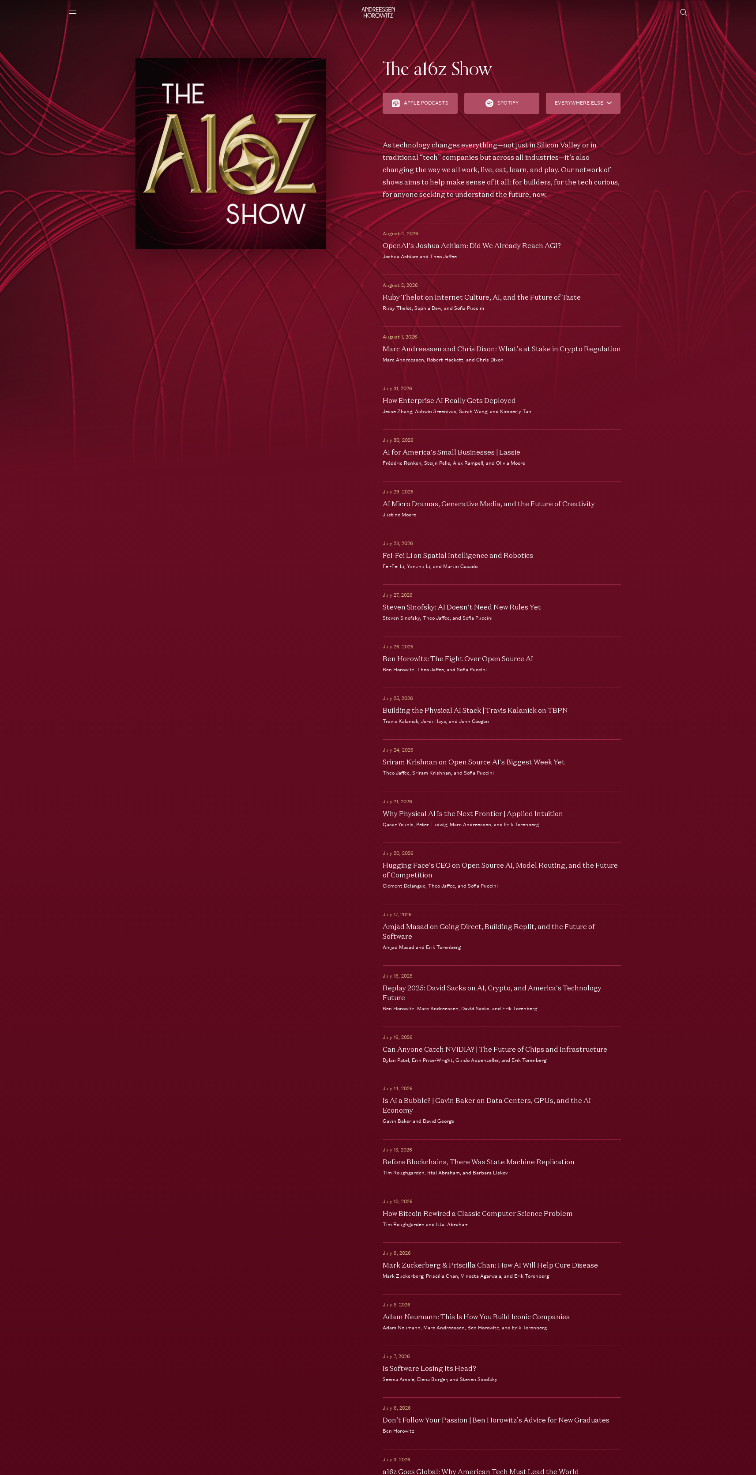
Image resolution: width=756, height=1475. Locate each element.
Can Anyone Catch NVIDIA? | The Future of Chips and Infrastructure (495, 1049)
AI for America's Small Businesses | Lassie (451, 452)
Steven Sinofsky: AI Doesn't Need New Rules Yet (462, 606)
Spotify (508, 103)
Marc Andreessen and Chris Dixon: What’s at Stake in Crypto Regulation (502, 348)
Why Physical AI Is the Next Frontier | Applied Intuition (473, 813)
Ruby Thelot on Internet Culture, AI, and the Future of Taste (482, 297)
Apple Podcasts (426, 103)
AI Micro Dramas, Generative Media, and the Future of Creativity (489, 503)
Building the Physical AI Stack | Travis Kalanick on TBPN (475, 710)
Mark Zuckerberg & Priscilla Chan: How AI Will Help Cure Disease (490, 1265)
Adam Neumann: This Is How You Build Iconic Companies (476, 1316)
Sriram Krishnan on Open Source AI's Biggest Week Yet (474, 761)
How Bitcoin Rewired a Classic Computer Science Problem (478, 1213)
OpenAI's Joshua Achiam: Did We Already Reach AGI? (472, 245)
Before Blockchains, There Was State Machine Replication (479, 1161)
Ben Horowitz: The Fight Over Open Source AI (458, 658)
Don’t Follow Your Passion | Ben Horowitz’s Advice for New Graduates (496, 1419)
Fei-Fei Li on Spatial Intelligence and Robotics (458, 555)
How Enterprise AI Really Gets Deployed (449, 400)
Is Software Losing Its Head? (429, 1368)
